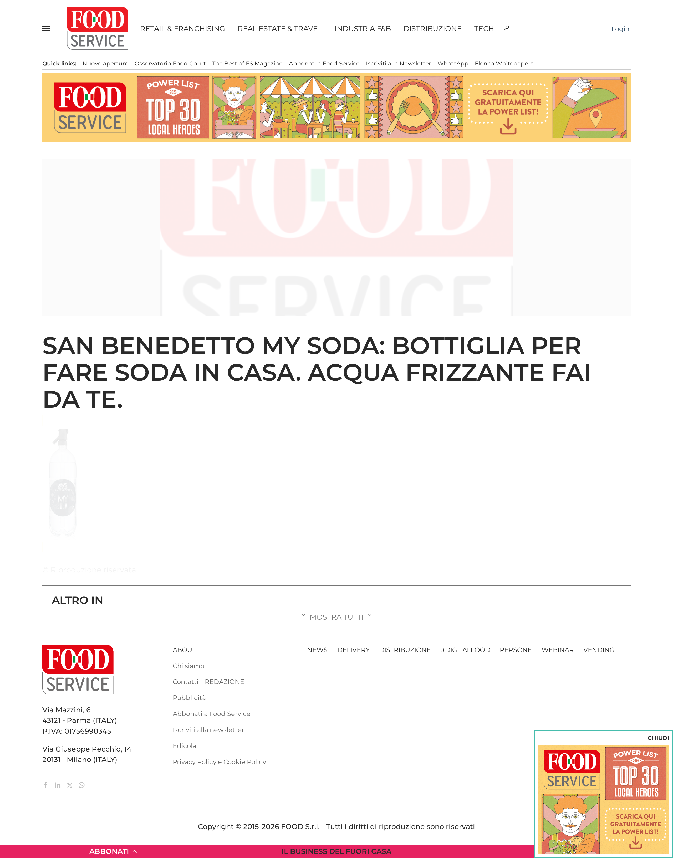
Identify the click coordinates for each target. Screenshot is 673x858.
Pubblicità (189, 698)
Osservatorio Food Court (170, 63)
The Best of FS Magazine (247, 63)
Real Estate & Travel (280, 28)
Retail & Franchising (182, 28)
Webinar (558, 650)
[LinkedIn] (58, 784)
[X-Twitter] (70, 784)
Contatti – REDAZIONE (208, 682)
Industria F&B (363, 28)
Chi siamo (188, 666)
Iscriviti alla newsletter (208, 730)
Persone (516, 650)
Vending (599, 650)
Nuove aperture (105, 63)
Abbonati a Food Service (324, 63)
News (317, 650)
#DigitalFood (465, 650)
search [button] (506, 28)
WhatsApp (452, 63)
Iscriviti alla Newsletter (398, 63)
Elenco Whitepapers (504, 63)
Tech (484, 28)
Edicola (184, 746)
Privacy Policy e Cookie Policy (219, 762)
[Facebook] (46, 784)
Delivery (353, 650)
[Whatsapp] (81, 784)
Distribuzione (433, 28)
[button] (48, 28)
